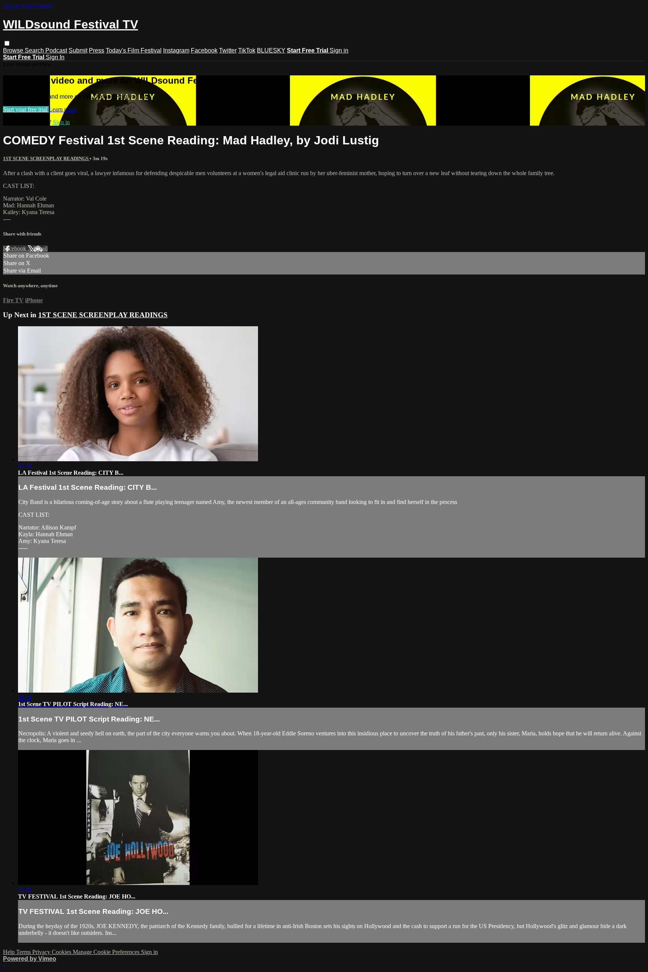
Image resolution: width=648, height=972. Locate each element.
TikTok (246, 50)
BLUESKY (271, 50)
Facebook (204, 50)
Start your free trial (26, 109)
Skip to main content (27, 6)
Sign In (55, 57)
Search (35, 50)
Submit (78, 50)
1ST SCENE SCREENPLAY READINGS (46, 158)
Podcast (56, 50)
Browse (14, 50)
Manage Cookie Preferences (107, 952)
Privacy (42, 952)
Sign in (339, 50)
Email (41, 248)
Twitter (228, 50)
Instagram (176, 50)
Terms (24, 952)
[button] (6, 43)
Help (9, 952)
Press (96, 50)
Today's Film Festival (134, 50)
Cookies (62, 952)
